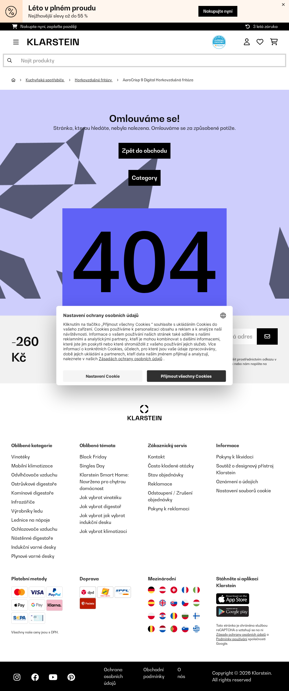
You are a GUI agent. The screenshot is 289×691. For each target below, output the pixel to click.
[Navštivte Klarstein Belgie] (151, 629)
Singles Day (92, 466)
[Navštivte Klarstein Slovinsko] (185, 629)
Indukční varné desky (33, 547)
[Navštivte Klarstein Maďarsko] (196, 603)
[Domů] (18, 80)
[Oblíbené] (260, 42)
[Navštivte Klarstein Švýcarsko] (173, 590)
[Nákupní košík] (274, 42)
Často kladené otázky (171, 466)
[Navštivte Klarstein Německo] (151, 590)
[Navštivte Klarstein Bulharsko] (185, 616)
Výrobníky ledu (27, 511)
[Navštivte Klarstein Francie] (185, 590)
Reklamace (160, 484)
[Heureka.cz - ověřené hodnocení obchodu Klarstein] (219, 41)
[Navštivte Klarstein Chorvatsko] (162, 616)
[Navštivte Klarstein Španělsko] (151, 603)
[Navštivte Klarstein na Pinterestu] (71, 677)
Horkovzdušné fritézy (94, 80)
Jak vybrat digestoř (100, 506)
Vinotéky (20, 457)
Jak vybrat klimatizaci (103, 531)
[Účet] (247, 42)
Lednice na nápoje (30, 520)
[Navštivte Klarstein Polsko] (151, 616)
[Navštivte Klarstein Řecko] (196, 629)
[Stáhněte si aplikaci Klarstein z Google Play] (232, 611)
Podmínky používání (231, 639)
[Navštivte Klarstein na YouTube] (53, 677)
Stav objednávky (165, 475)
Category (144, 177)
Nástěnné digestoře (32, 538)
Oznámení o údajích (237, 481)
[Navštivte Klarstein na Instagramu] (17, 677)
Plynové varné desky (32, 556)
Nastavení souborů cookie (243, 490)
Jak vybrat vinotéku (100, 497)
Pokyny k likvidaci (234, 457)
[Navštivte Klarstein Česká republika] (185, 603)
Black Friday (93, 457)
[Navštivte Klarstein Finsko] (196, 616)
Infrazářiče (23, 502)
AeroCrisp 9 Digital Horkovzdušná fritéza (158, 80)
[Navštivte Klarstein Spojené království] (162, 603)
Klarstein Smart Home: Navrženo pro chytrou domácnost (104, 481)
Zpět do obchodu (144, 150)
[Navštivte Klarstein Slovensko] (173, 603)
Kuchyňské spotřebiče (45, 80)
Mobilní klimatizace (32, 466)
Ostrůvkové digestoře (34, 484)
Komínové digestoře (32, 493)
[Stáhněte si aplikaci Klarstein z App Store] (232, 598)
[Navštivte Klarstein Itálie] (196, 590)
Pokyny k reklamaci (168, 508)
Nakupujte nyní (218, 11)
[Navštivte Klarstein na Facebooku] (35, 677)
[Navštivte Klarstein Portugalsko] (173, 629)
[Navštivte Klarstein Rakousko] (162, 590)
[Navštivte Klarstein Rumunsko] (173, 616)
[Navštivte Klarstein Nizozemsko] (162, 629)
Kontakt (156, 457)
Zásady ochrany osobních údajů (241, 635)
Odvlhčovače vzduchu (34, 475)
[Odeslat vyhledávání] (9, 60)
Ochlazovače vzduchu (34, 529)
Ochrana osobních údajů (113, 676)
